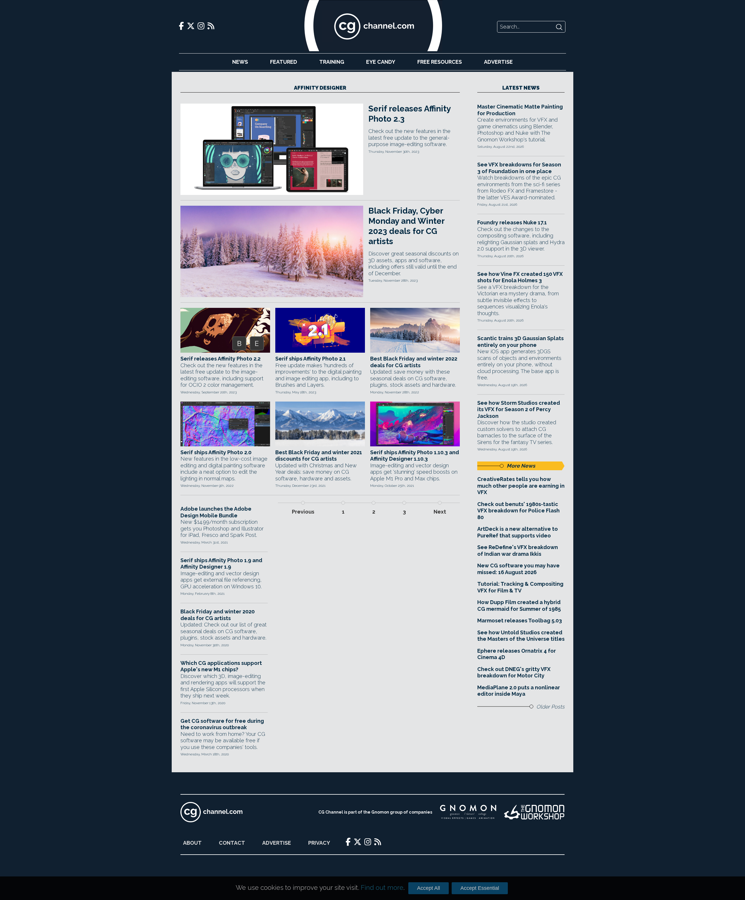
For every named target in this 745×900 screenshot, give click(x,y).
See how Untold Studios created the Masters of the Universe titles (521, 635)
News (240, 62)
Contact (232, 843)
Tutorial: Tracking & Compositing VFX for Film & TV (520, 587)
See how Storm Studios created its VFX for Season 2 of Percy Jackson (518, 409)
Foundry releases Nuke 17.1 (512, 222)
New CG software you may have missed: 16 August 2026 (518, 568)
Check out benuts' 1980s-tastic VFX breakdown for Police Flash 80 (518, 510)
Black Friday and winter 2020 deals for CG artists (217, 614)
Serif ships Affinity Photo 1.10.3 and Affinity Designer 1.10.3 (414, 455)
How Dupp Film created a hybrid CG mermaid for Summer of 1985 (519, 605)
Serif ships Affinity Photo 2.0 (215, 452)
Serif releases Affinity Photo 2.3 (409, 114)
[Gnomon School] (468, 812)
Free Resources (439, 62)
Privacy (319, 843)
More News (521, 466)
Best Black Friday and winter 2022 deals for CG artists (413, 362)
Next (440, 512)
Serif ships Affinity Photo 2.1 (310, 359)
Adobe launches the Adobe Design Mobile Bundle (215, 512)
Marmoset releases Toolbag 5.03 (519, 620)
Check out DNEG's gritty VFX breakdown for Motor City (514, 672)
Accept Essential (479, 888)
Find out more (382, 887)
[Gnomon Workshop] (534, 812)
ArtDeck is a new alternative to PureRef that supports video (517, 532)
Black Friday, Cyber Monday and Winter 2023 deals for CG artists (406, 226)
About (192, 843)
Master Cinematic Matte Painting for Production (520, 110)
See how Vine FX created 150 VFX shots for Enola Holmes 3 (520, 277)
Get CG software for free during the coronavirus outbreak (222, 724)
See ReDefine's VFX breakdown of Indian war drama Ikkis (517, 550)
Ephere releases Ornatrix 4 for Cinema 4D (516, 654)
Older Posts (550, 707)
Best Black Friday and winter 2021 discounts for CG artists (318, 455)
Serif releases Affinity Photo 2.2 (220, 359)
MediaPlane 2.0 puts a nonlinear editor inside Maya (518, 690)
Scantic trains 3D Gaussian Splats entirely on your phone (520, 341)
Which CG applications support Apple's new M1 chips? (221, 666)
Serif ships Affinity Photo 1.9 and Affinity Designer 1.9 (221, 563)
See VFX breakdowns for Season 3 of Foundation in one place (519, 167)
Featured (283, 62)
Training (331, 62)
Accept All (428, 888)
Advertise (498, 62)
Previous (303, 512)
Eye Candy (380, 62)
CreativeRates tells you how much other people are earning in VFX (521, 485)
